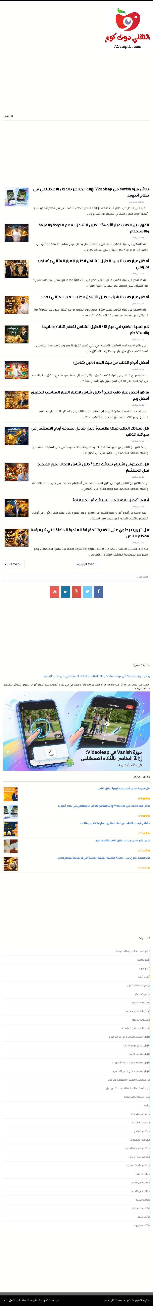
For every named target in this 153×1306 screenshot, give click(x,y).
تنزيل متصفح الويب (139, 1054)
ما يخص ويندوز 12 (140, 1114)
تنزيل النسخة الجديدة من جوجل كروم (129, 1037)
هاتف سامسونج (140, 1209)
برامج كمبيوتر (142, 994)
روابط (147, 1106)
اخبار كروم (144, 969)
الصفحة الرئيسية (86, 564)
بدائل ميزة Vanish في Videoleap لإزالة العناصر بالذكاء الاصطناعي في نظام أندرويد (97, 676)
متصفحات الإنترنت (140, 1123)
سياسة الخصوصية (49, 1301)
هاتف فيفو (143, 1217)
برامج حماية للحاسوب (138, 986)
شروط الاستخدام (27, 1301)
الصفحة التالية (13, 564)
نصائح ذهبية (143, 1200)
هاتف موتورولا (142, 1226)
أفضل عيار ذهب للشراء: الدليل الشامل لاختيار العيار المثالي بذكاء (95, 297)
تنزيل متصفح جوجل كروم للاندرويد (131, 1063)
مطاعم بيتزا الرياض (139, 1157)
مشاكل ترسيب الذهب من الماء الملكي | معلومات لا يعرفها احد (115, 823)
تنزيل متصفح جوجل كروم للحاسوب (131, 1071)
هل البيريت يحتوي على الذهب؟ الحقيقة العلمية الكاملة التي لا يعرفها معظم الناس (103, 858)
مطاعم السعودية (140, 1140)
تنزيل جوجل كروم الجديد (136, 1046)
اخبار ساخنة (143, 960)
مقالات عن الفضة (140, 1191)
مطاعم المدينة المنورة (137, 1149)
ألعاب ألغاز (144, 977)
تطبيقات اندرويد (140, 1003)
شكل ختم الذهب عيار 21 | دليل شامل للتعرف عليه (122, 841)
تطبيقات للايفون (140, 1020)
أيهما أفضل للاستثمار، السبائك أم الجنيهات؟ (111, 500)
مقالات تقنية (143, 1174)
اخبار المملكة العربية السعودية (133, 951)
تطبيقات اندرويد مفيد (136, 202)
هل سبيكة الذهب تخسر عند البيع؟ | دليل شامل (124, 789)
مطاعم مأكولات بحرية (138, 1166)
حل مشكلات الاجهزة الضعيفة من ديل (129, 1080)
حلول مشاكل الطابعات (137, 1097)
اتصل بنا (10, 1301)
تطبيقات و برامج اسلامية (136, 1029)
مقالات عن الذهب (138, 238)
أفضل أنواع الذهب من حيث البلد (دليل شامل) (111, 363)
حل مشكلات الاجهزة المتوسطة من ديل (128, 1089)
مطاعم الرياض (142, 1131)
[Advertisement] (49, 78)
